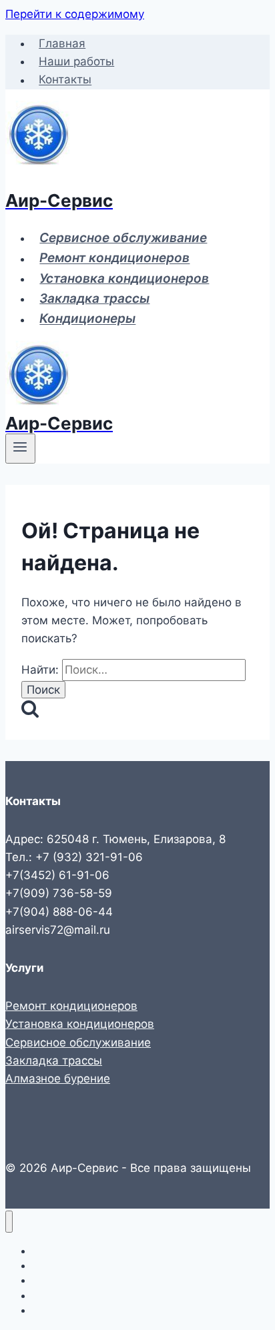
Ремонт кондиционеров (114, 258)
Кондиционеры (87, 319)
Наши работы (76, 61)
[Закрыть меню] (9, 1222)
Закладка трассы (94, 298)
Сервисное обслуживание (123, 237)
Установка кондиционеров (124, 278)
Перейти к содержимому (74, 14)
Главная (62, 43)
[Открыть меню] (20, 448)
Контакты (65, 80)
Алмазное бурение (57, 1078)
